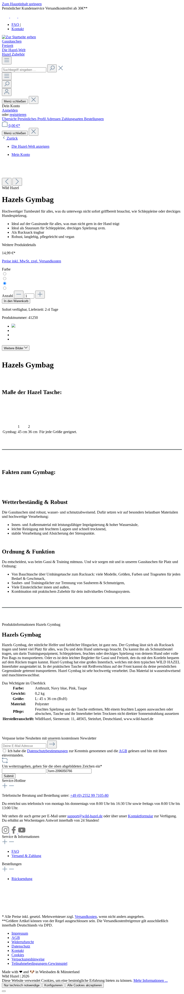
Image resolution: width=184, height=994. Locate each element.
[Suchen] (52, 68)
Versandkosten (86, 917)
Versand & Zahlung (26, 856)
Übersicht (9, 119)
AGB (123, 751)
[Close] (4, 991)
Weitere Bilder (14, 348)
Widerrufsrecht (23, 942)
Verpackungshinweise (28, 959)
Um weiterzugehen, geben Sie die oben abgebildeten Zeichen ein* (52, 766)
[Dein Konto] (7, 92)
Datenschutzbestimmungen (47, 751)
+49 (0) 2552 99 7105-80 (89, 795)
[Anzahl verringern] (18, 295)
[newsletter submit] (52, 744)
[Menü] (7, 60)
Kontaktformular (140, 816)
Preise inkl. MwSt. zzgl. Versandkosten (31, 261)
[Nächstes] (17, 182)
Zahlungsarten (73, 119)
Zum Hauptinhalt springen (22, 4)
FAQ (16, 25)
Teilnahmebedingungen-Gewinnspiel (39, 963)
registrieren (18, 115)
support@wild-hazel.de (85, 816)
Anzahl (7, 296)
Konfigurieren (53, 985)
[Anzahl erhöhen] (40, 295)
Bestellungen (94, 119)
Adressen (54, 119)
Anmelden (10, 110)
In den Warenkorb (16, 301)
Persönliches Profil (31, 119)
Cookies (18, 955)
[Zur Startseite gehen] (19, 37)
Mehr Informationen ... (150, 980)
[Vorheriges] (7, 182)
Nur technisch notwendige (22, 985)
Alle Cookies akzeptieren (84, 985)
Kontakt (18, 29)
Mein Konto (21, 154)
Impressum (20, 933)
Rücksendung (22, 879)
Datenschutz (21, 946)
